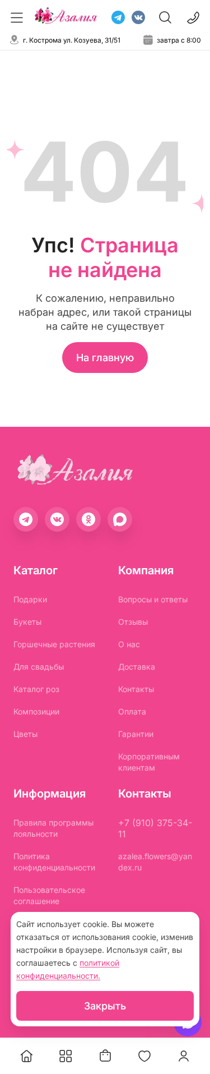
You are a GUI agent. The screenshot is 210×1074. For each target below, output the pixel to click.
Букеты (27, 621)
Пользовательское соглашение (49, 895)
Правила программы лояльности (53, 828)
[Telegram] (118, 17)
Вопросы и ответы (153, 599)
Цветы (25, 734)
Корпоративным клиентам (149, 762)
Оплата (132, 711)
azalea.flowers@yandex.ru (155, 861)
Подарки (30, 599)
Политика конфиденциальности (54, 861)
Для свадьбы (38, 666)
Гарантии (135, 734)
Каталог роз (36, 689)
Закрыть (105, 1006)
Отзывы (133, 621)
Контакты (136, 689)
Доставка (136, 666)
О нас (129, 644)
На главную (105, 357)
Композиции (36, 711)
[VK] (138, 17)
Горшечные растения (54, 644)
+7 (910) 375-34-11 (155, 828)
